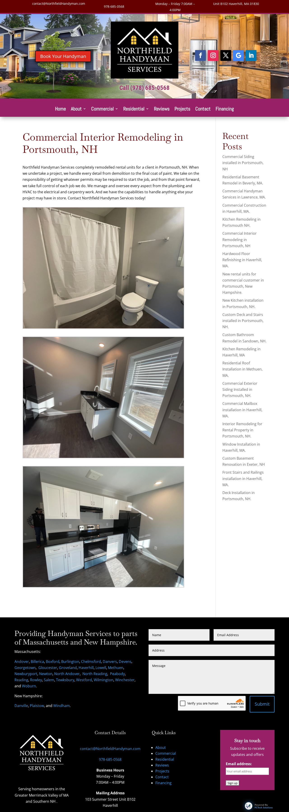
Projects (182, 109)
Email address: (239, 763)
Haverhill (86, 667)
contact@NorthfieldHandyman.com (58, 3)
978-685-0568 (114, 6)
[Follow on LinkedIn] (251, 55)
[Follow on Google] (238, 55)
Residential (133, 109)
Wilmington (103, 679)
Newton (45, 673)
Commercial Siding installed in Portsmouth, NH (242, 162)
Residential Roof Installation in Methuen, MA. (242, 369)
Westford (84, 679)
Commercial (102, 109)
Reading (21, 679)
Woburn (29, 685)
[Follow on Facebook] (200, 55)
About (76, 109)
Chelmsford (91, 661)
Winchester (125, 679)
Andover (21, 661)
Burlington (70, 661)
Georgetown (25, 667)
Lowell (101, 667)
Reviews (162, 109)
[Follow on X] (225, 55)
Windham (61, 705)
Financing (225, 109)
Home (60, 109)
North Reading (94, 673)
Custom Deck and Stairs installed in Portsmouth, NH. (242, 320)
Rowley (36, 679)
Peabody (117, 673)
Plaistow (37, 705)
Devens (125, 661)
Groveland (68, 667)
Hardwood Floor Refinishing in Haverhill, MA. (242, 259)
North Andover (67, 673)
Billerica (37, 661)
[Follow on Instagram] (213, 55)
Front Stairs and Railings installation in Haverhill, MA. (243, 478)
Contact (203, 109)
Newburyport (25, 673)
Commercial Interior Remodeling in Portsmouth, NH (239, 239)
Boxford (52, 661)
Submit (262, 704)
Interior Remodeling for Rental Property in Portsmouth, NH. (242, 430)
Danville (21, 705)
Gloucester (47, 667)
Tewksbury (65, 679)
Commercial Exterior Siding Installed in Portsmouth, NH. (239, 389)
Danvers (110, 661)
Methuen (115, 667)
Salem (49, 679)
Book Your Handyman (63, 56)
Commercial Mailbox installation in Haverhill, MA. (242, 409)
